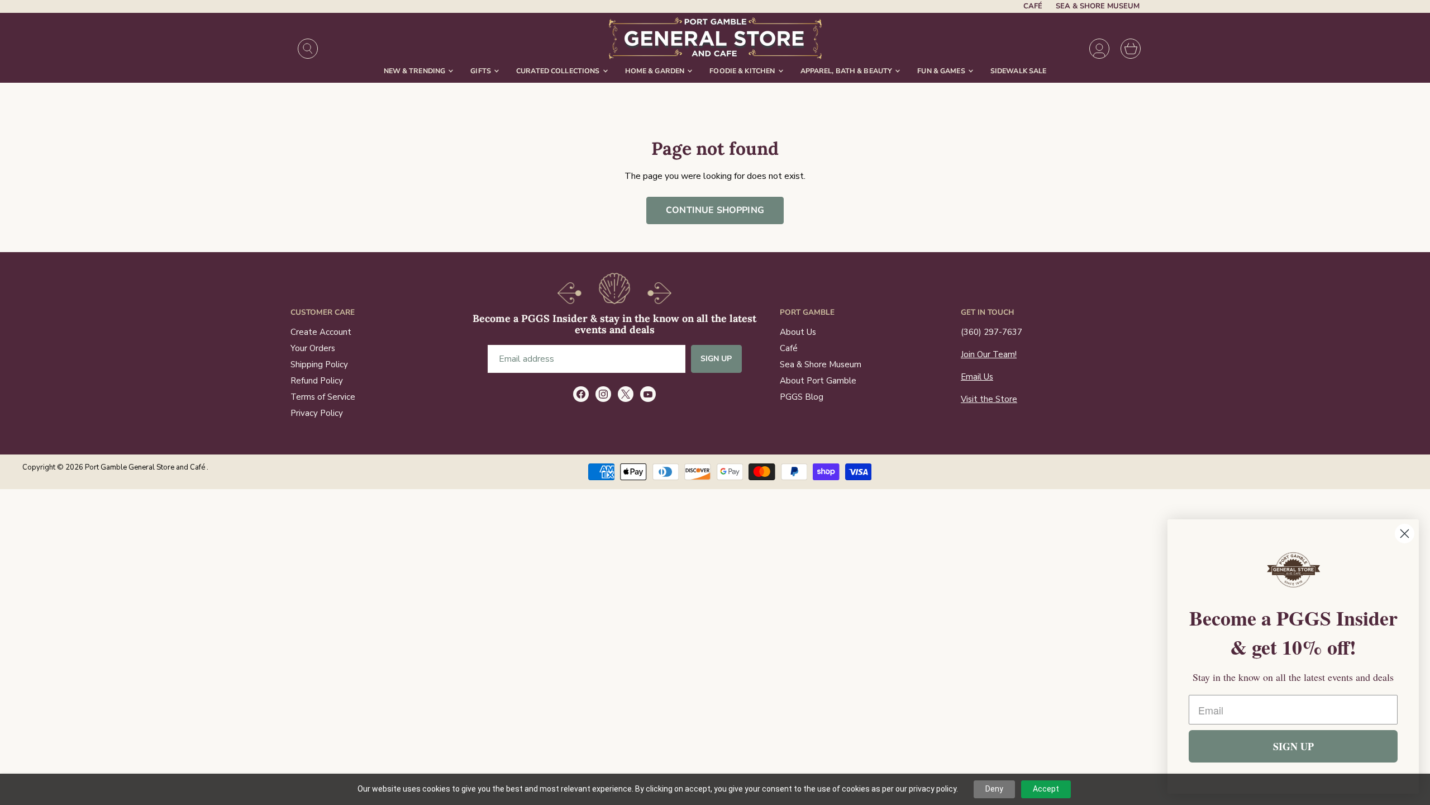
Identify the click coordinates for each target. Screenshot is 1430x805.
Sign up (716, 358)
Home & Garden (656, 70)
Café (1032, 6)
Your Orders (312, 348)
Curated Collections (559, 70)
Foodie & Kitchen (742, 70)
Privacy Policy (316, 413)
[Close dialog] (1404, 533)
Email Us (977, 376)
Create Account (320, 332)
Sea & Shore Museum (1098, 6)
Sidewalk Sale (1018, 70)
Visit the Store (989, 399)
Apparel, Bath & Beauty (847, 70)
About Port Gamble (818, 380)
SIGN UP (1293, 746)
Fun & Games (942, 70)
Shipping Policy (319, 364)
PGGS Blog (801, 396)
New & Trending (415, 70)
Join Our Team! (989, 354)
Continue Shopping (715, 210)
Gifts (481, 70)
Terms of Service (322, 396)
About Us (798, 332)
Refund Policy (316, 380)
